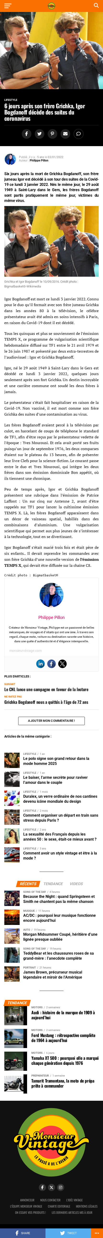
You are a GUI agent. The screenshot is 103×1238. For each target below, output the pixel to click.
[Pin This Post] (51, 134)
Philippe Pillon (39, 160)
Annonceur (27, 1200)
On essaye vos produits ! (30, 1212)
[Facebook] (51, 663)
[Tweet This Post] (38, 134)
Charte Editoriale (59, 1206)
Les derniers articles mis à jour (72, 1212)
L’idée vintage (74, 1200)
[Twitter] (62, 663)
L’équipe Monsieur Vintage (26, 1206)
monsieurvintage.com (25, 651)
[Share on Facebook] (25, 134)
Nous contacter (50, 1200)
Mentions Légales (86, 1206)
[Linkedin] (40, 663)
